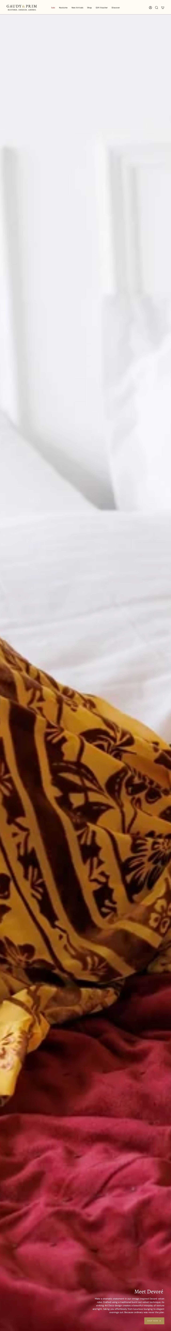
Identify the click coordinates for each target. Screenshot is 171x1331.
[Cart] (163, 7)
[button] (63, 8)
